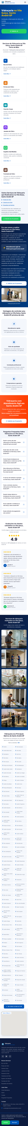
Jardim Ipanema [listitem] (20, 816)
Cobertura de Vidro (7, 202)
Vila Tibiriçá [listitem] (19, 953)
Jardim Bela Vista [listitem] (7, 750)
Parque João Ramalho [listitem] (19, 851)
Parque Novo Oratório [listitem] (6, 879)
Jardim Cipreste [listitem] (7, 829)
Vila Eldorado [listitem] (19, 843)
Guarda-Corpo (4, 1068)
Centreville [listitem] (19, 921)
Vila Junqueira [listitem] (7, 843)
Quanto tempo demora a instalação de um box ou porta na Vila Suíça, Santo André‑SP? (12, 496)
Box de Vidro (4, 1063)
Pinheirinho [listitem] (6, 957)
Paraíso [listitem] (5, 942)
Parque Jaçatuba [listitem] (7, 938)
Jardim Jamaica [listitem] (20, 961)
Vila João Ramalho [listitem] (21, 903)
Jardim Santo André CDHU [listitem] (8, 874)
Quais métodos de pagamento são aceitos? (11, 512)
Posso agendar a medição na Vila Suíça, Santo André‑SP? (11, 504)
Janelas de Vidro (5, 1071)
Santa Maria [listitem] (6, 934)
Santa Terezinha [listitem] (20, 907)
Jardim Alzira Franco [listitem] (19, 929)
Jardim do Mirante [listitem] (21, 847)
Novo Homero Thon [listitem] (8, 950)
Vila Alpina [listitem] (19, 758)
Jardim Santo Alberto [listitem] (6, 833)
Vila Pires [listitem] (19, 754)
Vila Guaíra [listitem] (6, 804)
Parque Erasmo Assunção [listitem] (20, 890)
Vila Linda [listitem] (6, 890)
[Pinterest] (10, 1056)
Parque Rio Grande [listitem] (21, 979)
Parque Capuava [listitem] (20, 791)
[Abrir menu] (25, 2)
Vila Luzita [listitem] (19, 761)
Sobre (2, 1092)
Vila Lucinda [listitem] (6, 907)
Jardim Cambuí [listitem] (20, 833)
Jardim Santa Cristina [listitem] (19, 812)
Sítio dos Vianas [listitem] (7, 895)
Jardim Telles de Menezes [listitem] (7, 916)
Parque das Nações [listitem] (8, 765)
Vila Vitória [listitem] (19, 821)
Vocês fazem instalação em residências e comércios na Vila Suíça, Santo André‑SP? (12, 460)
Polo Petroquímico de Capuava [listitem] (21, 995)
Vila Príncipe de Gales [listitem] (20, 856)
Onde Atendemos (5, 1090)
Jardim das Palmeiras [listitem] (19, 869)
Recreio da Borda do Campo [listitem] (20, 885)
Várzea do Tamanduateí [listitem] (6, 1000)
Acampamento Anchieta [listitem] (7, 979)
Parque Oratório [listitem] (7, 884)
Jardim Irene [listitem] (19, 784)
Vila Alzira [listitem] (6, 758)
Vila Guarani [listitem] (19, 946)
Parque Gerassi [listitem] (7, 825)
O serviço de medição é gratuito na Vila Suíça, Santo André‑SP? (12, 478)
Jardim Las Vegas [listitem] (21, 772)
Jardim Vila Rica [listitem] (20, 957)
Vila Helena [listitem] (6, 899)
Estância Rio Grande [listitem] (6, 985)
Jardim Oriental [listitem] (20, 864)
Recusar (14, 1122)
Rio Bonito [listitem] (6, 990)
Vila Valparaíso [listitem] (20, 800)
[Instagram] (2, 1056)
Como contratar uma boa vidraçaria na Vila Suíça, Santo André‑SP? (12, 486)
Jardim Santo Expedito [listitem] (6, 869)
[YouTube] (6, 1056)
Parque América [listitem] (7, 975)
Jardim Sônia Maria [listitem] (8, 861)
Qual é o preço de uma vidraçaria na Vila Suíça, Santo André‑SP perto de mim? (12, 442)
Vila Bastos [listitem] (6, 754)
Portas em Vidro (5, 1066)
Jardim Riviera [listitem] (7, 838)
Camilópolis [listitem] (19, 769)
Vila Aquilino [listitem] (19, 916)
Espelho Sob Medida (6, 1078)
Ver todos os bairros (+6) (15, 1006)
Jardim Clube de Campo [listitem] (20, 965)
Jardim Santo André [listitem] (8, 769)
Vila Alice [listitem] (6, 953)
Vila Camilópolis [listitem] (7, 851)
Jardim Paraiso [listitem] (7, 864)
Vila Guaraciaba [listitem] (20, 938)
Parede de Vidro (7, 199)
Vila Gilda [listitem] (19, 750)
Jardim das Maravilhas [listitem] (19, 839)
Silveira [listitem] (18, 950)
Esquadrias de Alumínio (8, 205)
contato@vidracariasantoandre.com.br (12, 1108)
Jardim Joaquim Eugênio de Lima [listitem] (7, 971)
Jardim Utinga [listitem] (7, 921)
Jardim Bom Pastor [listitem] (8, 800)
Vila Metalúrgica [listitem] (20, 765)
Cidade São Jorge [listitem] (21, 874)
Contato (3, 1095)
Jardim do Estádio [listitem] (21, 776)
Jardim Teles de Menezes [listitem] (20, 796)
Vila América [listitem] (19, 807)
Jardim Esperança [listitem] (21, 861)
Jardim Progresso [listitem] (20, 804)
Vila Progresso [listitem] (20, 942)
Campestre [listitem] (19, 879)
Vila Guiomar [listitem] (6, 791)
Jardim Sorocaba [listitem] (7, 856)
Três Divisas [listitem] (19, 1000)
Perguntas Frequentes (6, 1097)
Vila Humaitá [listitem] (6, 812)
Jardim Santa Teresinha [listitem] (6, 821)
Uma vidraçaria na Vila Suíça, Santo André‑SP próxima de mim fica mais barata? (12, 470)
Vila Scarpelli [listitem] (19, 911)
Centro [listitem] (5, 746)
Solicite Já (15, 31)
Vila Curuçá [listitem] (6, 761)
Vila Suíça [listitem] (19, 787)
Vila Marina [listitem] (6, 776)
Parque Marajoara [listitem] (8, 787)
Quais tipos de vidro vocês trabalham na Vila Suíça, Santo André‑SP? (12, 451)
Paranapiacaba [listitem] (7, 965)
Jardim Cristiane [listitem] (20, 780)
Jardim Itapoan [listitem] (7, 807)
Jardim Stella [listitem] (6, 795)
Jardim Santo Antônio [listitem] (19, 895)
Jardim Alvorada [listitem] (7, 772)
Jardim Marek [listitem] (7, 929)
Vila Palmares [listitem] (20, 825)
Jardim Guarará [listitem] (7, 903)
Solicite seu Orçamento (11, 218)
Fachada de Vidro (5, 1081)
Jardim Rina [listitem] (6, 816)
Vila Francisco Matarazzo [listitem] (20, 934)
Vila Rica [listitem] (6, 847)
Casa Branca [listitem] (6, 961)
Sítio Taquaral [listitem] (20, 975)
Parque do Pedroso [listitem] (21, 970)
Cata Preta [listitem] (19, 899)
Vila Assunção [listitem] (20, 746)
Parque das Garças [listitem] (8, 995)
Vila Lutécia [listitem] (19, 924)
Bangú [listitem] (5, 946)
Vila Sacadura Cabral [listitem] (7, 911)
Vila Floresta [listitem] (19, 829)
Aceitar (6, 1122)
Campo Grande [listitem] (20, 984)
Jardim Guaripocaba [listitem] (19, 990)
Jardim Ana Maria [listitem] (7, 784)
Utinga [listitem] (5, 780)
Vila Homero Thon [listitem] (8, 924)
